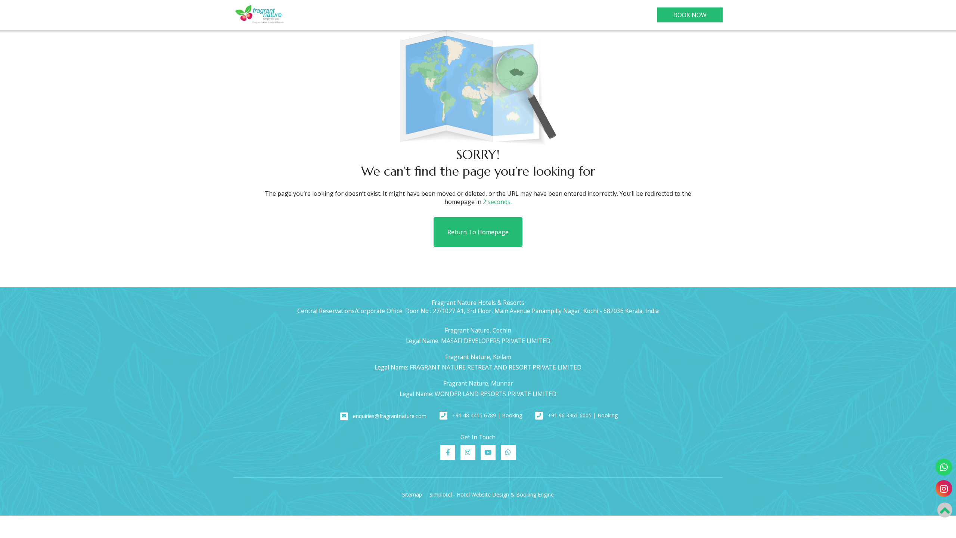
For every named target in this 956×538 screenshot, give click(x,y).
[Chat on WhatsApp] (943, 467)
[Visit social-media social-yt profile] (488, 452)
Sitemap (412, 494)
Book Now (690, 15)
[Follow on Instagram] (943, 488)
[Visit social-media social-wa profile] (508, 452)
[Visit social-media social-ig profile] (467, 452)
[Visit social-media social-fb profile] (447, 452)
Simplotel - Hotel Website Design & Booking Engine (491, 494)
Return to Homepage (478, 232)
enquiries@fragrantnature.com (389, 416)
